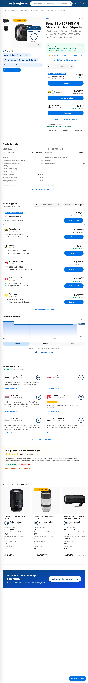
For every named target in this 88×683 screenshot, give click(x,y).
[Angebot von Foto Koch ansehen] (44, 298)
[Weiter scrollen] (85, 521)
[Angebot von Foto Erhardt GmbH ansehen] (44, 266)
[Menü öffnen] (4, 3)
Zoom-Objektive (61, 10)
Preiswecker (78, 130)
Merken (65, 130)
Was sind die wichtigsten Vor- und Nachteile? (20, 60)
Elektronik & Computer (19, 10)
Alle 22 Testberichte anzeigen (43, 440)
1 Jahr (72, 344)
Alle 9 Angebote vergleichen (64, 119)
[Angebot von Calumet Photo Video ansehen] (44, 282)
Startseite (6, 10)
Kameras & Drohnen (37, 10)
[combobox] (51, 3)
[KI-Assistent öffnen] (76, 3)
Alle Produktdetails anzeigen (43, 189)
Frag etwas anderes (11, 70)
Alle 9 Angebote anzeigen (44, 309)
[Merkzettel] (80, 3)
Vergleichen (53, 130)
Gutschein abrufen (65, 98)
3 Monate (16, 344)
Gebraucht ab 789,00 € (63, 66)
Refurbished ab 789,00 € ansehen (59, 126)
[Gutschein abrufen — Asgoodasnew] (65, 94)
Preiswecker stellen (45, 352)
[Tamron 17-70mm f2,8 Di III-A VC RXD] (16, 522)
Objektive (49, 10)
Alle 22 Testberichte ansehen (65, 60)
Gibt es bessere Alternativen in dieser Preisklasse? (22, 65)
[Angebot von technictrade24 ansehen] (65, 79)
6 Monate (44, 344)
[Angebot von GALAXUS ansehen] (65, 109)
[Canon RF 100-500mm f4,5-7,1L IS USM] (46, 522)
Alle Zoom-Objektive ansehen (65, 579)
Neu (49, 66)
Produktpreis (79, 205)
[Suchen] (70, 3)
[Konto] (83, 3)
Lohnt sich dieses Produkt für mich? (16, 55)
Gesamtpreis (68, 205)
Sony (47, 18)
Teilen (83, 18)
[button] (26, 32)
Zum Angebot (66, 83)
